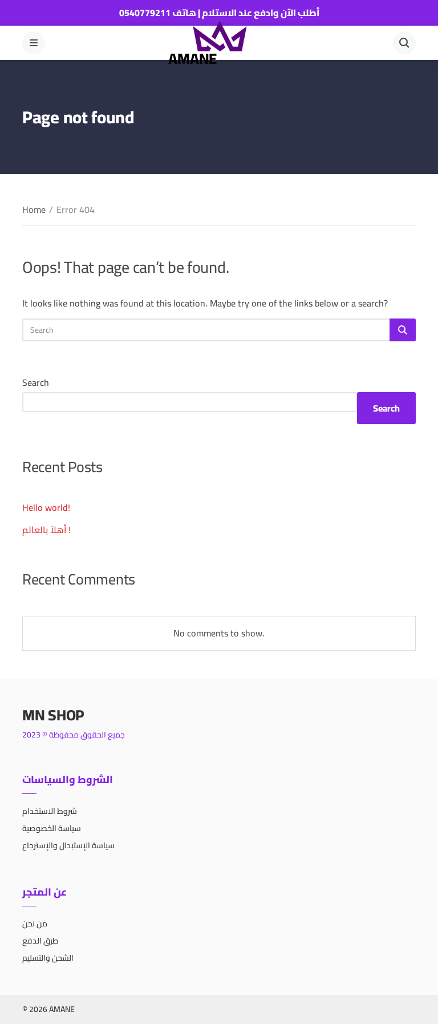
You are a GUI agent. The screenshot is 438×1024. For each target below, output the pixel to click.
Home (34, 209)
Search (35, 382)
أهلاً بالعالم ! (46, 529)
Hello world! (46, 507)
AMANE (192, 58)
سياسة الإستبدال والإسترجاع (68, 845)
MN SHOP (53, 715)
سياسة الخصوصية (51, 828)
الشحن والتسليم (48, 957)
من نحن (34, 923)
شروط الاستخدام (49, 811)
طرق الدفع (40, 940)
